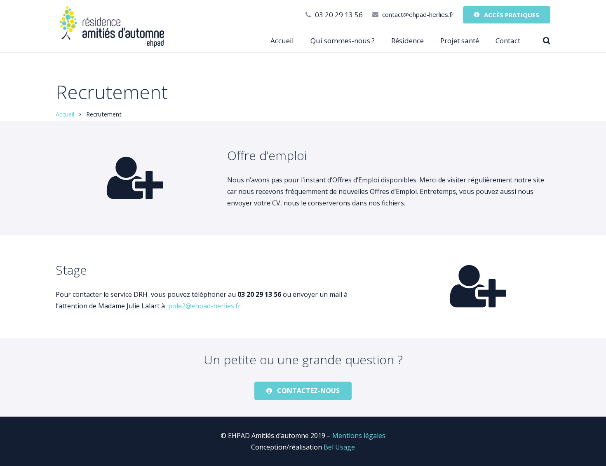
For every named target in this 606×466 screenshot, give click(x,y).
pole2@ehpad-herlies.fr (204, 305)
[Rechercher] (547, 41)
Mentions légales (358, 435)
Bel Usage (339, 447)
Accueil (65, 114)
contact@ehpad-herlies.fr (418, 14)
